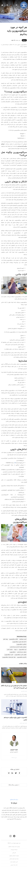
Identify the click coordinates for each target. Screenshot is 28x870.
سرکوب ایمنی (10, 649)
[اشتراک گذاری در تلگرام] (8, 773)
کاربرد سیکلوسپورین (9, 654)
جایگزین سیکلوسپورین (21, 644)
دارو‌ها (24, 40)
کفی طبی (14, 852)
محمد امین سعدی (23, 723)
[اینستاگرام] (10, 836)
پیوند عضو (5, 639)
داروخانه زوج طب (14, 849)
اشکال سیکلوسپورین (13, 639)
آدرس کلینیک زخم (14, 862)
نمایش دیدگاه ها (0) (13, 785)
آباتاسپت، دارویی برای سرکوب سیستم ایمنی (15, 718)
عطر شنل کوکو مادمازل (14, 859)
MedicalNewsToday (21, 636)
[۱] (15, 463)
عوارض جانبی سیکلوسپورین (20, 654)
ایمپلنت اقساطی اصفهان (14, 855)
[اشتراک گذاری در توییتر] (15, 773)
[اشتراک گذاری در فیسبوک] (19, 773)
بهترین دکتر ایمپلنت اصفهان (14, 846)
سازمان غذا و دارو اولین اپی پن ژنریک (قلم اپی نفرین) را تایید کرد (14, 687)
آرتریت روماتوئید (22, 639)
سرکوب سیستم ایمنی (21, 652)
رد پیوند (15, 649)
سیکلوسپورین (13, 652)
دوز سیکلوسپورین (22, 649)
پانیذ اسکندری (24, 691)
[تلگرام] (14, 836)
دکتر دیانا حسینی (14, 865)
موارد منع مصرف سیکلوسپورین (9, 657)
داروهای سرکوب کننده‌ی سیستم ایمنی (18, 647)
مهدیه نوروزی (14, 750)
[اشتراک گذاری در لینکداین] (12, 773)
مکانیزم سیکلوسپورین (21, 657)
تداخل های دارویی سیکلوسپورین (19, 641)
